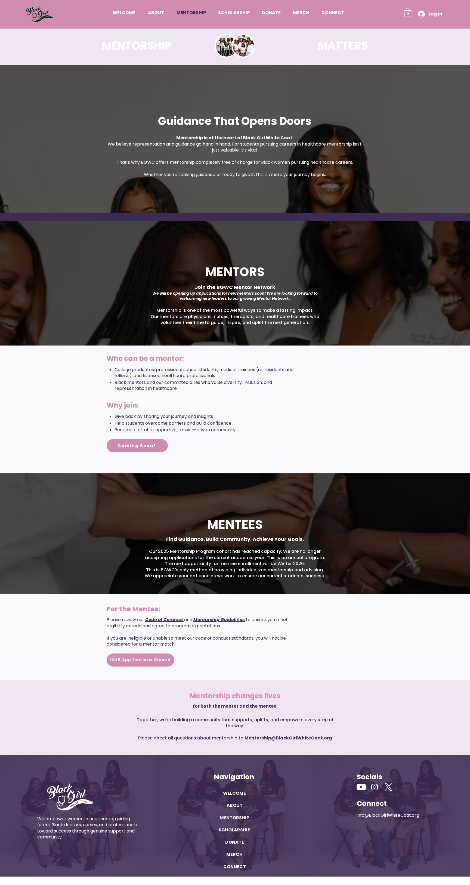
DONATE (234, 842)
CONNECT (234, 867)
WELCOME (234, 793)
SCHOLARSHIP (234, 830)
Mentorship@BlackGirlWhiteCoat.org (288, 738)
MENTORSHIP (234, 818)
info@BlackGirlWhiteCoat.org (388, 815)
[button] (408, 12)
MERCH (234, 854)
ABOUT (235, 805)
